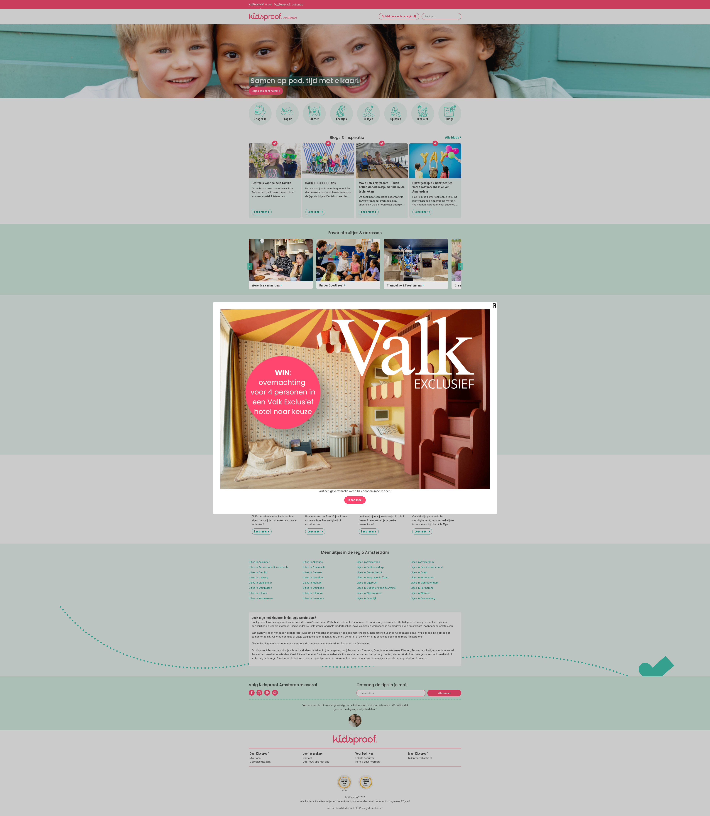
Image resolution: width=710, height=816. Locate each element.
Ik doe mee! (355, 500)
